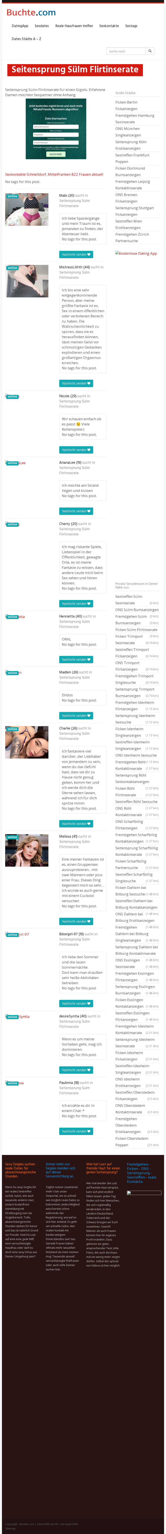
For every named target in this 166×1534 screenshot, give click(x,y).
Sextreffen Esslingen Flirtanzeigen (137, 1016)
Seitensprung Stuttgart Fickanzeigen (134, 211)
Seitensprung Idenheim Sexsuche (137, 719)
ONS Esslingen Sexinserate (137, 963)
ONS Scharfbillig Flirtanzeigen (137, 824)
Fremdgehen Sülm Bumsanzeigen (137, 619)
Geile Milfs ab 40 (47, 1524)
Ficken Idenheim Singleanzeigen (137, 732)
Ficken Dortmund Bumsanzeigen (130, 171)
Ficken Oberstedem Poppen (137, 1141)
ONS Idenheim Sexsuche (137, 756)
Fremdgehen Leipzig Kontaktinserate (132, 184)
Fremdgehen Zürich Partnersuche (132, 237)
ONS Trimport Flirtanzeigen (137, 666)
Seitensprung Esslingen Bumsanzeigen (137, 990)
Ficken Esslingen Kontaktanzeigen (137, 1003)
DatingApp (20, 26)
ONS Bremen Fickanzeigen (126, 198)
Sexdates (42, 26)
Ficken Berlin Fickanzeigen (126, 105)
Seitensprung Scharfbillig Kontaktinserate (137, 851)
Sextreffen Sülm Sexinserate (137, 599)
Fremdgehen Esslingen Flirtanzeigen (137, 976)
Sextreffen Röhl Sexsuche (137, 802)
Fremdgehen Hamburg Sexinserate (134, 118)
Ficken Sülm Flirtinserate (137, 630)
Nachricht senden (74, 254)
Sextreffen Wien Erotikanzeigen (128, 224)
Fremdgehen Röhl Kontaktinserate (137, 765)
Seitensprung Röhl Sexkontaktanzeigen (137, 779)
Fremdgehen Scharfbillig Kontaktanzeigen (137, 838)
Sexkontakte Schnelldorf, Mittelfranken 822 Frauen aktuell (54, 174)
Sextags (131, 26)
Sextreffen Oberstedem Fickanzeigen (137, 1095)
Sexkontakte (109, 26)
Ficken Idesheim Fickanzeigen (137, 1056)
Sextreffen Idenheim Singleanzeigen (137, 745)
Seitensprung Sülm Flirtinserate (74, 203)
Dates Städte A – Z (26, 39)
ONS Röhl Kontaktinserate (137, 811)
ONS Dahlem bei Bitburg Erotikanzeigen (137, 917)
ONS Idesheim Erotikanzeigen (137, 1082)
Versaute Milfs (69, 1524)
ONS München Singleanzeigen (128, 132)
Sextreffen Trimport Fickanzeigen (137, 652)
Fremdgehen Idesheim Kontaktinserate (137, 1029)
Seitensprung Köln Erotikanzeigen (130, 145)
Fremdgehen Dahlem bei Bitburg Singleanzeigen (137, 934)
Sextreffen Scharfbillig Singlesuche (137, 877)
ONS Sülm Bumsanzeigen (137, 610)
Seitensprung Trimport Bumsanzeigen (137, 692)
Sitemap (10, 1528)
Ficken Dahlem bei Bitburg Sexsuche (137, 891)
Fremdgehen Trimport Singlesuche (137, 679)
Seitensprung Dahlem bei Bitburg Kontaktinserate (137, 950)
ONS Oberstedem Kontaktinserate (137, 1108)
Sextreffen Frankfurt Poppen (132, 158)
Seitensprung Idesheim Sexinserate (137, 1042)
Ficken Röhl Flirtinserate (137, 791)
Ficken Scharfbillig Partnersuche (137, 864)
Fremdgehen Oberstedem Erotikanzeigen (137, 1125)
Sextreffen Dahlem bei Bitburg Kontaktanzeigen (137, 904)
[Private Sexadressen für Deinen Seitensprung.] (31, 13)
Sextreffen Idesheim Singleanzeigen (137, 1069)
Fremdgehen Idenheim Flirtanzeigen (137, 705)
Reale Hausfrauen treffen (74, 26)
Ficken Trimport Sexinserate (137, 639)
